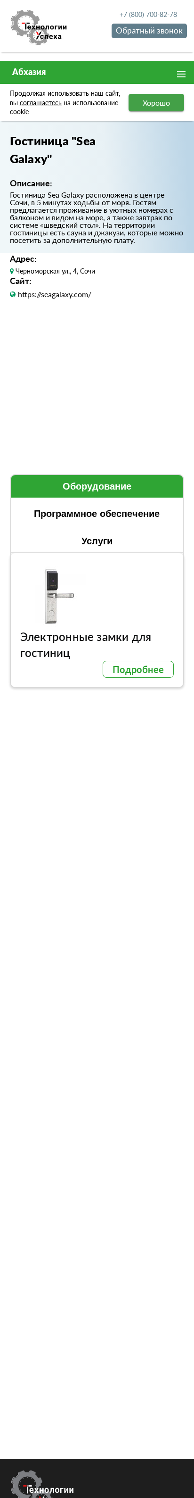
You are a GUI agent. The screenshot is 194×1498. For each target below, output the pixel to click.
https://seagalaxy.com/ (54, 294)
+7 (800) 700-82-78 (148, 14)
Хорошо (156, 102)
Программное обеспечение (97, 513)
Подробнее (138, 669)
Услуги (97, 541)
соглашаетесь (41, 103)
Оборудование (97, 486)
